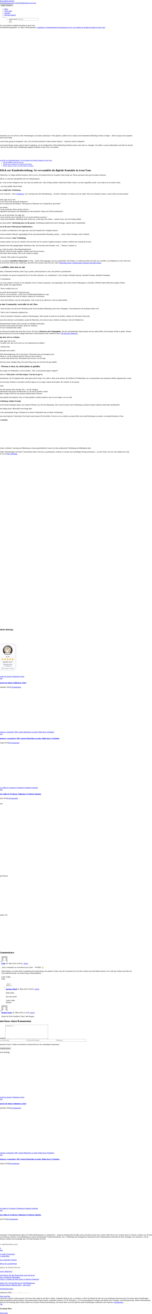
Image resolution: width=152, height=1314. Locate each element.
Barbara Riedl (11, 989)
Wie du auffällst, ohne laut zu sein (13, 162)
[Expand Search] (5, 17)
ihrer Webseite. (12, 454)
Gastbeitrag (41, 27)
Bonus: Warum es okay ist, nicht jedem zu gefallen (18, 166)
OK (1, 1304)
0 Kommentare (14, 743)
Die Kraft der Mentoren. (69, 333)
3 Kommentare (81, 27)
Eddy (3, 963)
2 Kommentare (16, 687)
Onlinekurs (20, 194)
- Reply (25, 963)
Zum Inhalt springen (7, 1)
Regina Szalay (6, 1013)
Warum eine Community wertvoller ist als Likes (17, 164)
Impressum (16, 1292)
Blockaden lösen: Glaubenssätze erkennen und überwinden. (80, 263)
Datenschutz (25, 1292)
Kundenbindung (51, 27)
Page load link (5, 1296)
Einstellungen (118, 1302)
